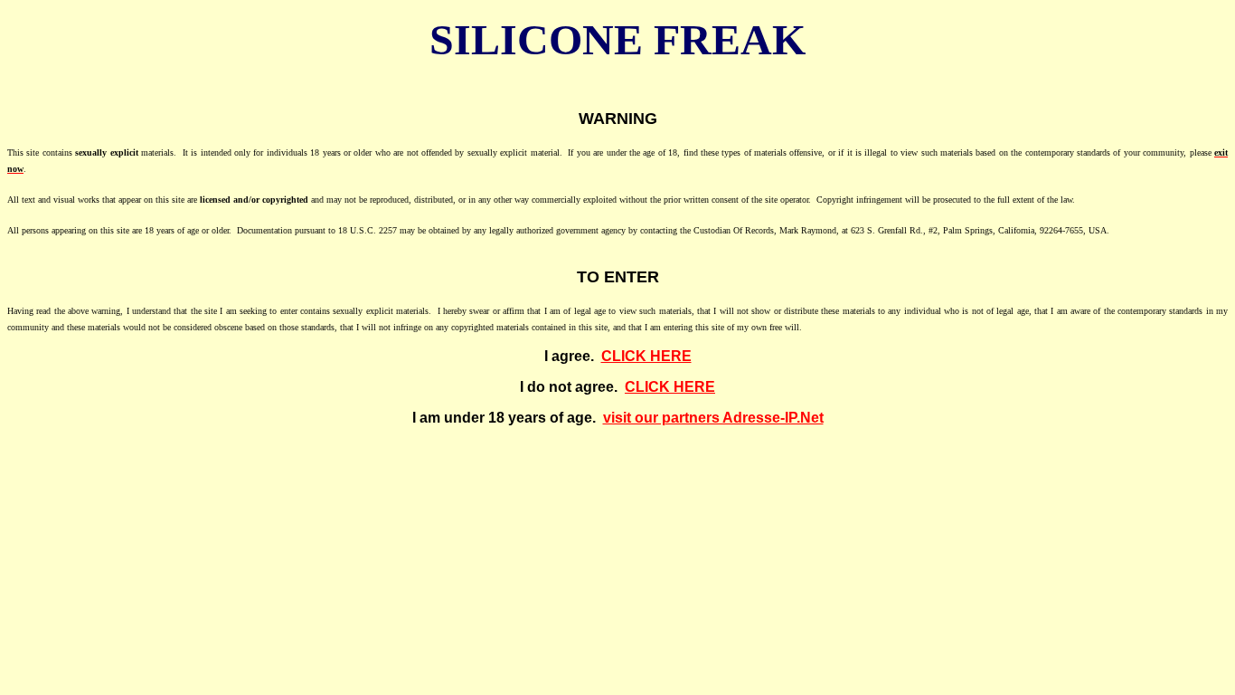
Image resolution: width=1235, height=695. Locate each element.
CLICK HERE (646, 356)
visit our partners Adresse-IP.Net (713, 417)
